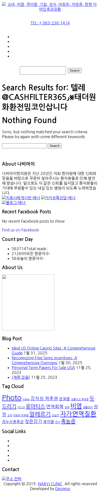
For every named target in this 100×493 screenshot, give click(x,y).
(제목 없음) (21, 377)
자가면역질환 (78, 414)
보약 (67, 407)
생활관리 (88, 407)
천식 (57, 422)
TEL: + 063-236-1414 (50, 23)
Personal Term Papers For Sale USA (43, 368)
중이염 (48, 422)
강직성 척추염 (44, 398)
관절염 (64, 399)
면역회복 (55, 406)
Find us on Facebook (20, 230)
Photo (11, 397)
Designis (62, 489)
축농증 (68, 421)
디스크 (21, 407)
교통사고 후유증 (80, 399)
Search (75, 70)
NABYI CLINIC (50, 484)
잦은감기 (33, 421)
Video (26, 399)
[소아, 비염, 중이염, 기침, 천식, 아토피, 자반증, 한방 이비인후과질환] (50, 9)
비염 (76, 406)
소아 (9, 415)
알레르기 (40, 414)
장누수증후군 (13, 422)
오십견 (55, 415)
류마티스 (35, 406)
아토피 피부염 (20, 415)
